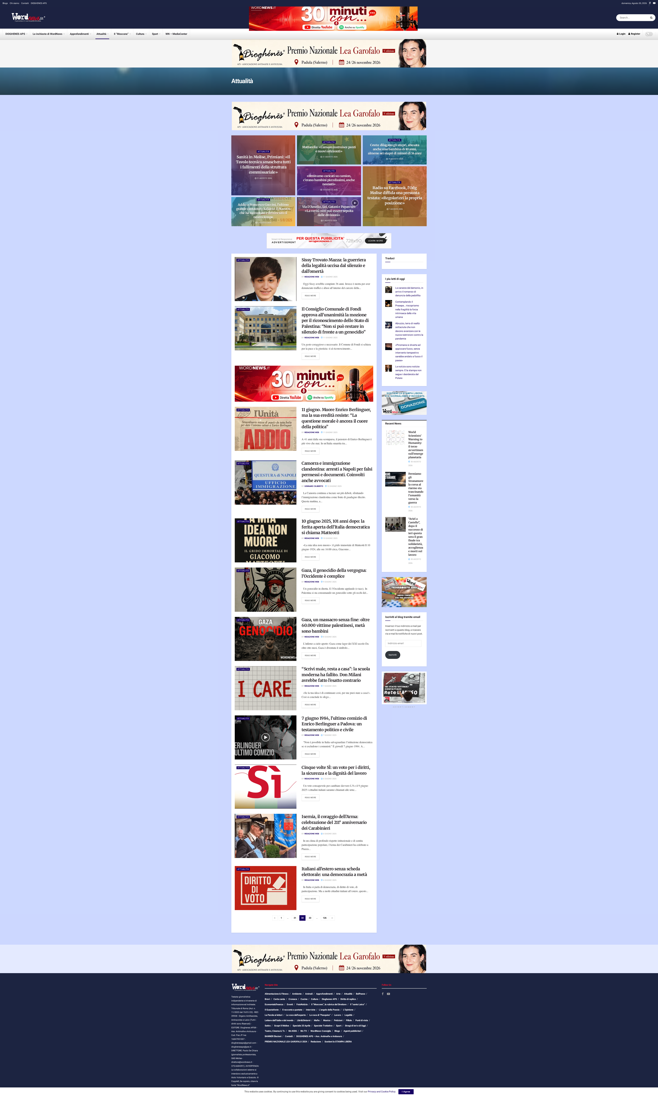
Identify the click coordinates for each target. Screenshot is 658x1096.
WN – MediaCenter (176, 34)
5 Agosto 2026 (330, 220)
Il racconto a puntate (292, 1009)
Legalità (348, 1015)
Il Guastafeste (272, 1009)
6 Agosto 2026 (264, 222)
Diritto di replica (348, 999)
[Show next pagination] (332, 918)
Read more (312, 295)
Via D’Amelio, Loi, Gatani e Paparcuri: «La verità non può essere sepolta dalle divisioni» (329, 211)
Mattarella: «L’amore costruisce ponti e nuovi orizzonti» (329, 149)
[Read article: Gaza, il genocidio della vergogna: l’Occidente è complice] (265, 590)
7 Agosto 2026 (395, 209)
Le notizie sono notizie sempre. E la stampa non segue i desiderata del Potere (408, 383)
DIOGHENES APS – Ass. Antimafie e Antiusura (319, 1036)
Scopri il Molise (281, 1025)
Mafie (317, 1020)
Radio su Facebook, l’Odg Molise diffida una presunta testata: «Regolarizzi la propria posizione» (394, 195)
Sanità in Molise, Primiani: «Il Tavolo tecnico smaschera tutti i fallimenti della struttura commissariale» (263, 165)
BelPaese (360, 993)
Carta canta (279, 999)
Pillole (349, 1020)
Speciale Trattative (323, 1025)
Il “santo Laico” (357, 1004)
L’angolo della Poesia (329, 1009)
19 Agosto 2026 (395, 158)
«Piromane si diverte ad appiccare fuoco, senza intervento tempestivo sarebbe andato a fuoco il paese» (408, 363)
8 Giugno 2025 (329, 636)
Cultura (140, 34)
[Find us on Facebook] (650, 3)
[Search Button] (651, 17)
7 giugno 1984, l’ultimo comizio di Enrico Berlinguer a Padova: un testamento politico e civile (334, 724)
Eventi (290, 1004)
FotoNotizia (302, 1004)
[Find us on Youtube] (654, 3)
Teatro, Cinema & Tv (275, 1031)
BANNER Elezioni (273, 1036)
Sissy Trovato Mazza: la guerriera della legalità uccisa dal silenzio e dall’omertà (334, 265)
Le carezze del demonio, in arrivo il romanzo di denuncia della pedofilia (409, 302)
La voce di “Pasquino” (320, 1015)
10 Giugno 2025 (334, 486)
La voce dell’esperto (296, 1015)
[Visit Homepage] (24, 18)
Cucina (304, 999)
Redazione (316, 1041)
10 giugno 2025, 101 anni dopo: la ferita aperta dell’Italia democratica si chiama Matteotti (336, 527)
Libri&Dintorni (303, 1020)
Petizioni (338, 1020)
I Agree (406, 1091)
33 (310, 918)
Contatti (25, 3)
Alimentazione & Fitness (277, 993)
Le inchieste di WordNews (47, 34)
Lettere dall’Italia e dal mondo (279, 1020)
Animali (309, 993)
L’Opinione (348, 1009)
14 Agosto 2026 (329, 189)
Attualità (101, 34)
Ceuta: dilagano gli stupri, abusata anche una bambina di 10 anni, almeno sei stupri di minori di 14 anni (394, 149)
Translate (410, 274)
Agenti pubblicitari (352, 1031)
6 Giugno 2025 (329, 778)
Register (635, 34)
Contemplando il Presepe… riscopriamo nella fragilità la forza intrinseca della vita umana (407, 320)
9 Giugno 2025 (329, 581)
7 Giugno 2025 (329, 686)
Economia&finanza (274, 1004)
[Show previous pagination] (274, 918)
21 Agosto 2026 (264, 178)
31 (295, 918)
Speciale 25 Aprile (301, 1025)
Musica (326, 1020)
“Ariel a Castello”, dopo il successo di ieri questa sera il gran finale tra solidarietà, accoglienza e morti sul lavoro (415, 547)
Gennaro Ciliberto (313, 486)
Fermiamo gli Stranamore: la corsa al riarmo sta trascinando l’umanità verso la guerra (416, 499)
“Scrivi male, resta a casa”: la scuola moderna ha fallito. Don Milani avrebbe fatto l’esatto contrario (336, 674)
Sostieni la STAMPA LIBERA (338, 1041)
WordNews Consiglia (320, 1031)
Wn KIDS (292, 1031)
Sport (155, 34)
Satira (268, 1025)
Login (622, 34)
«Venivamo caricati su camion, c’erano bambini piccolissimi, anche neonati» (329, 180)
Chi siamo (14, 3)
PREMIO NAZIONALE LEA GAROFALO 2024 (286, 1041)
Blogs (5, 3)
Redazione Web (311, 276)
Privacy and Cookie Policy (381, 1091)
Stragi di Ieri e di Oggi (355, 1025)
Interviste (310, 1009)
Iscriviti (393, 665)
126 (324, 918)
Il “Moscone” (121, 34)
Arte (338, 993)
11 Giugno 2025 (329, 276)
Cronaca (293, 999)
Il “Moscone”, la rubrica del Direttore (328, 1004)
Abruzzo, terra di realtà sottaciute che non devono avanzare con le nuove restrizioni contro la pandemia (409, 341)
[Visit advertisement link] (333, 17)
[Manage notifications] (39, 1073)
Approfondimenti (79, 34)
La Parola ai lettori (273, 1015)
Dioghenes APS (329, 999)
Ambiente (297, 993)
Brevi (267, 999)
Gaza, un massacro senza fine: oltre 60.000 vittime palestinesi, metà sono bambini (335, 625)
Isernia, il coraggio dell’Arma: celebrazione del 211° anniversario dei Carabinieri (334, 822)
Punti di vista (361, 1020)
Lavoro (337, 1015)
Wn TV (303, 1031)
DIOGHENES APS (39, 3)
